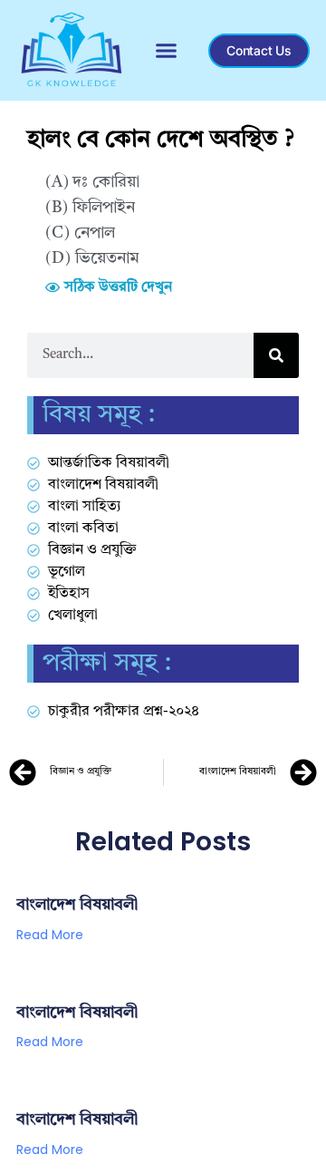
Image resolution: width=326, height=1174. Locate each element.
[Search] (276, 355)
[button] (166, 51)
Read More (49, 934)
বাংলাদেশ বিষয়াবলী (77, 905)
